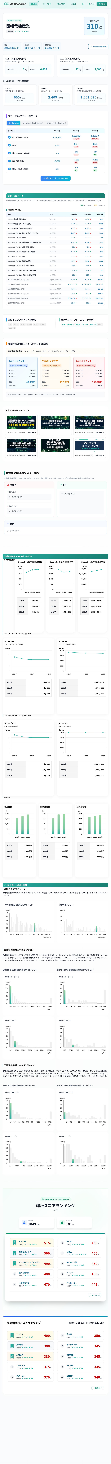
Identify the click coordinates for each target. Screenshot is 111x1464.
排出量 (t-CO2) (13, 123)
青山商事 (70, 1365)
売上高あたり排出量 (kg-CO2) (33, 123)
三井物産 (70, 1375)
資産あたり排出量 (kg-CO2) (56, 123)
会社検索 (33, 4)
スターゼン (20, 1375)
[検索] (83, 4)
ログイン (92, 4)
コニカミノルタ (25, 1252)
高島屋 (69, 1334)
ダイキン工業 (72, 1262)
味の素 (69, 1241)
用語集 (73, 4)
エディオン (20, 1365)
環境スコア (61, 4)
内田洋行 (19, 1355)
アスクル (19, 1334)
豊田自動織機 (24, 1272)
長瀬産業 (19, 1344)
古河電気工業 (24, 1283)
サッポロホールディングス (29, 1262)
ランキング (47, 4)
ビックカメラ (72, 1344)
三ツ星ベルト (72, 1283)
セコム (69, 1252)
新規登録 (102, 4)
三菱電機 (22, 1241)
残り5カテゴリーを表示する (57, 178)
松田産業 (70, 1355)
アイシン (70, 1272)
